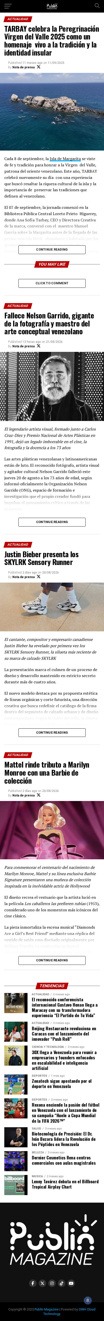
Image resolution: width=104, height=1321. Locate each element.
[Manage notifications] (88, 1300)
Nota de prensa (23, 67)
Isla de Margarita (65, 158)
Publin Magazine (47, 1309)
